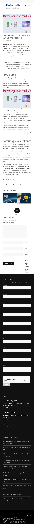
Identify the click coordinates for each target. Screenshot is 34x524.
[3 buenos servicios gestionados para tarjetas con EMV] (10, 198)
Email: (4, 303)
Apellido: (5, 294)
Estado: (4, 357)
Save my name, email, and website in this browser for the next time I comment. (27, 268)
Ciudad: (4, 348)
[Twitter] (30, 516)
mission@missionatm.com (10, 427)
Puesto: (4, 321)
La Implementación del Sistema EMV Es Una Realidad (17, 36)
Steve (11, 40)
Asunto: (5, 365)
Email (26, 249)
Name (26, 243)
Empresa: (5, 330)
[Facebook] (27, 516)
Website (27, 254)
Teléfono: (5, 312)
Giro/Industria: (6, 339)
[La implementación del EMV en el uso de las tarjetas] (24, 198)
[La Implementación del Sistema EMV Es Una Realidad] (17, 23)
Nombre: (5, 285)
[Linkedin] (24, 516)
